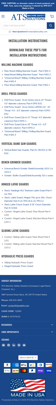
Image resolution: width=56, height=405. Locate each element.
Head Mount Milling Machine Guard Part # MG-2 (27, 74)
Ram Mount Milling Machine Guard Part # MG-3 (27, 71)
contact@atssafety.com (18, 305)
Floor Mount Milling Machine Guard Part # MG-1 (27, 85)
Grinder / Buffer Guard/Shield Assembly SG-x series (28, 175)
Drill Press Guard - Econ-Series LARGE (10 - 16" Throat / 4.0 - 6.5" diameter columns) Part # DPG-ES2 (27, 110)
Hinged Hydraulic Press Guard (18, 266)
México (26, 358)
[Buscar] (51, 25)
